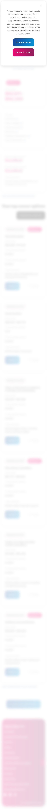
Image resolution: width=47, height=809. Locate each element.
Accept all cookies (23, 42)
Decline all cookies (23, 52)
